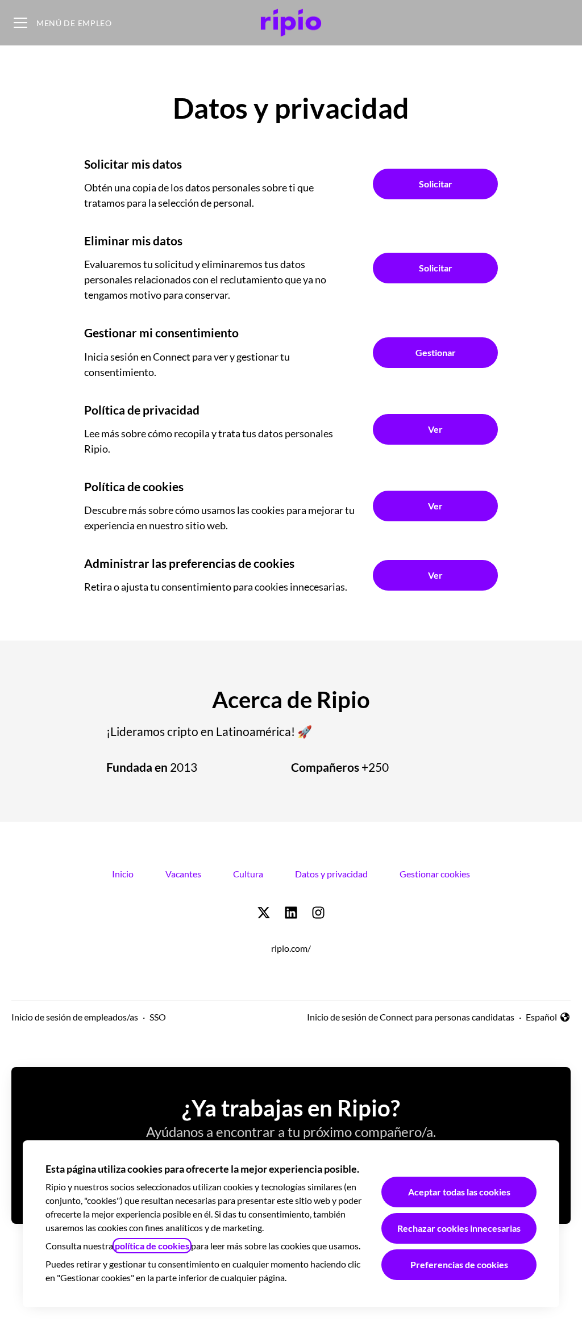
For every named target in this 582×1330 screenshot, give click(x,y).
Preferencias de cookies (459, 1264)
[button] (435, 575)
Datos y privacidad (331, 873)
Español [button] (548, 1017)
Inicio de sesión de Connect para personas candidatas (410, 1016)
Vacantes (183, 873)
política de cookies (152, 1245)
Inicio (123, 873)
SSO (157, 1016)
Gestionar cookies (435, 873)
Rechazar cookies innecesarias (459, 1228)
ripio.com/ (291, 948)
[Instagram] (318, 913)
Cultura (248, 873)
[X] (263, 913)
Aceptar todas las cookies (459, 1191)
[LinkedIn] (291, 913)
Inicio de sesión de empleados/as (74, 1016)
